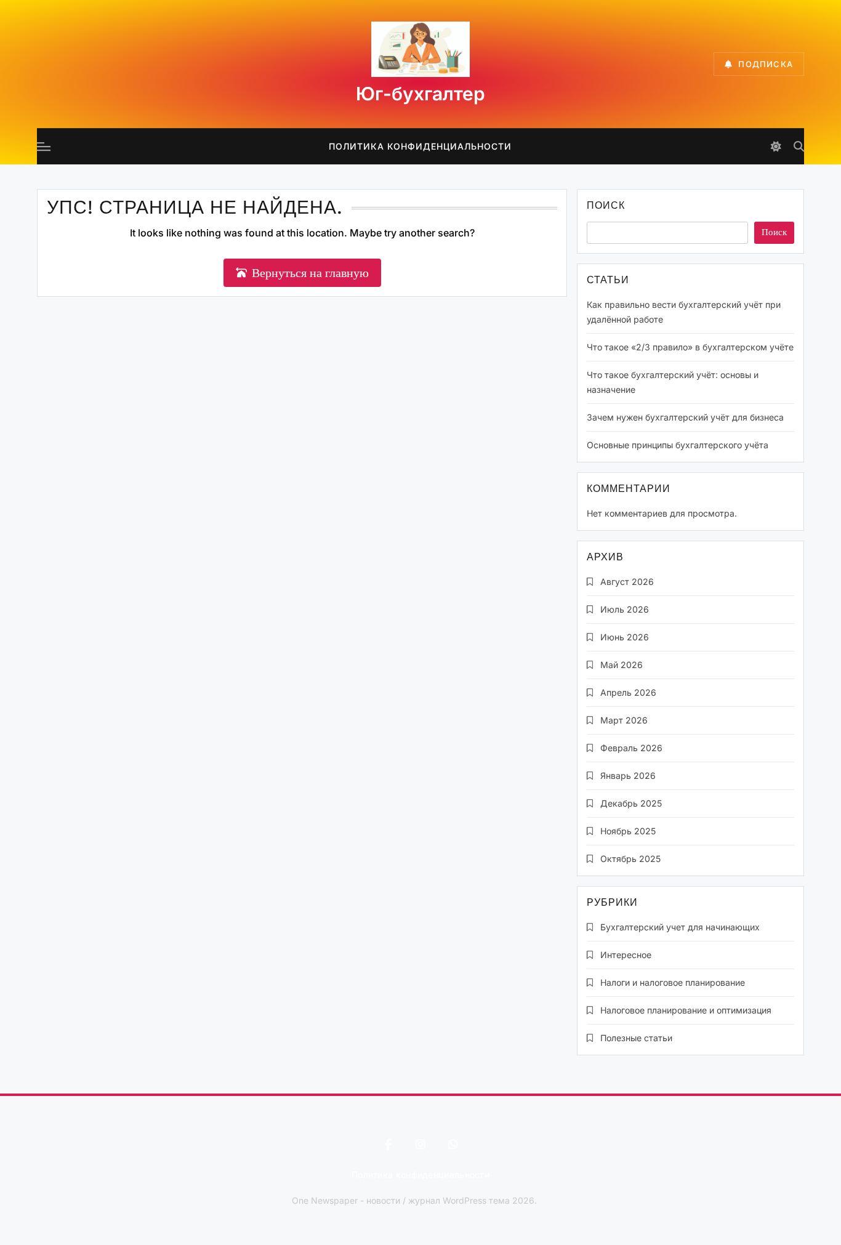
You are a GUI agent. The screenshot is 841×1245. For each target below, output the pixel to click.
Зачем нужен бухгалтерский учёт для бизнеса (685, 417)
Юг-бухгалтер (420, 94)
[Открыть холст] (43, 146)
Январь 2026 (628, 775)
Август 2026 (627, 581)
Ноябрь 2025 (628, 831)
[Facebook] (388, 1144)
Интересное (625, 954)
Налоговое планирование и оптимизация (685, 1010)
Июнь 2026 (624, 637)
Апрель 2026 (628, 692)
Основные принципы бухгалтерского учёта (677, 445)
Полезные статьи (636, 1038)
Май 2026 (621, 664)
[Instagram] (420, 1144)
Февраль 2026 (631, 748)
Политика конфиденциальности (420, 146)
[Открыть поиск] (799, 146)
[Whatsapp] (453, 1144)
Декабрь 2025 (631, 803)
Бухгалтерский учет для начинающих (680, 927)
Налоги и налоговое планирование (672, 982)
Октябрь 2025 (630, 858)
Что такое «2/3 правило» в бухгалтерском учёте (690, 347)
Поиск (606, 206)
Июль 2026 (624, 609)
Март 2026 (624, 720)
